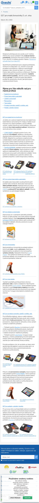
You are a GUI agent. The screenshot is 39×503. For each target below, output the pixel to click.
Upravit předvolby (15, 497)
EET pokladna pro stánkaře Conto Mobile (10, 400)
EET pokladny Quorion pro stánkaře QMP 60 (30, 365)
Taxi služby (7, 103)
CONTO (5, 189)
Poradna (5, 11)
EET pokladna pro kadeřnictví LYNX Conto (7, 172)
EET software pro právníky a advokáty (12, 206)
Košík (31, 3)
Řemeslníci (8, 101)
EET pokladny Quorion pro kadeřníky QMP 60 (30, 172)
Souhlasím (27, 497)
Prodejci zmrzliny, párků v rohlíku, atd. (16, 105)
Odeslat (36, 457)
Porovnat (21, 3)
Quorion (11, 420)
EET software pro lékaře (9, 239)
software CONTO (8, 220)
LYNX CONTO (8, 132)
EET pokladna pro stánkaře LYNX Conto (7, 365)
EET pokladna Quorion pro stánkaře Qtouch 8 (19, 365)
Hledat (36, 7)
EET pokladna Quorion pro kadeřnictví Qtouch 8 (19, 172)
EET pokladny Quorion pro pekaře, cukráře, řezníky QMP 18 (11, 435)
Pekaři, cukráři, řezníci (11, 107)
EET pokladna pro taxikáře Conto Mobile (13, 308)
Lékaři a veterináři (10, 98)
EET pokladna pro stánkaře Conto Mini (27, 400)
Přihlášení (29, 3)
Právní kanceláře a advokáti (13, 96)
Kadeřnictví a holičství (11, 94)
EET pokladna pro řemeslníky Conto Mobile (14, 274)
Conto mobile (17, 285)
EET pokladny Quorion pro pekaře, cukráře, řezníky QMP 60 (28, 435)
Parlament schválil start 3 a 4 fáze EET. (19, 60)
